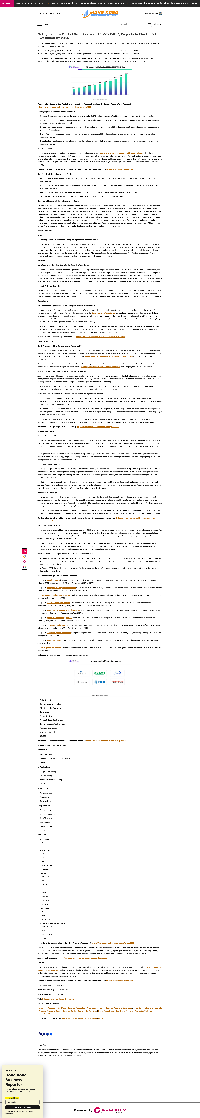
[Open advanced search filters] (149, 24)
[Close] (41, 1068)
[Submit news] (24, 551)
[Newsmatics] (24, 566)
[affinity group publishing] (24, 561)
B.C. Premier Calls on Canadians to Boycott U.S (22, 3)
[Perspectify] (24, 556)
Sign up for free (22, 1107)
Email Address (12, 1098)
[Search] (144, 24)
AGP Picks (6, 3)
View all (195, 3)
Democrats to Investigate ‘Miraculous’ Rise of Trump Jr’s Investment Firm (88, 3)
